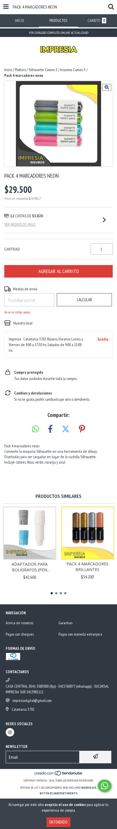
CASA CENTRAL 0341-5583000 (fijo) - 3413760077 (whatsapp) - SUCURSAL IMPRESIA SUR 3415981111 (57, 689)
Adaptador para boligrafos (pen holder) (30, 567)
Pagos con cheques (20, 634)
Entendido (58, 822)
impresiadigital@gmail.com (32, 700)
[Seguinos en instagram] (10, 732)
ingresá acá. (89, 787)
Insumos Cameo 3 (72, 69)
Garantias (65, 622)
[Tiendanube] (58, 775)
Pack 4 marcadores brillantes (87, 566)
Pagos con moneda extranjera (80, 634)
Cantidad (12, 249)
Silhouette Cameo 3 (43, 69)
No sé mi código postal (17, 312)
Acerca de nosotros (19, 622)
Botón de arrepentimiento (59, 793)
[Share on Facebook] (50, 429)
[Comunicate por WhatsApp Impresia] (104, 786)
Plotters (20, 69)
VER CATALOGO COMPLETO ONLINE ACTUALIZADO (58, 32)
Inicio (8, 69)
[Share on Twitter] (65, 429)
